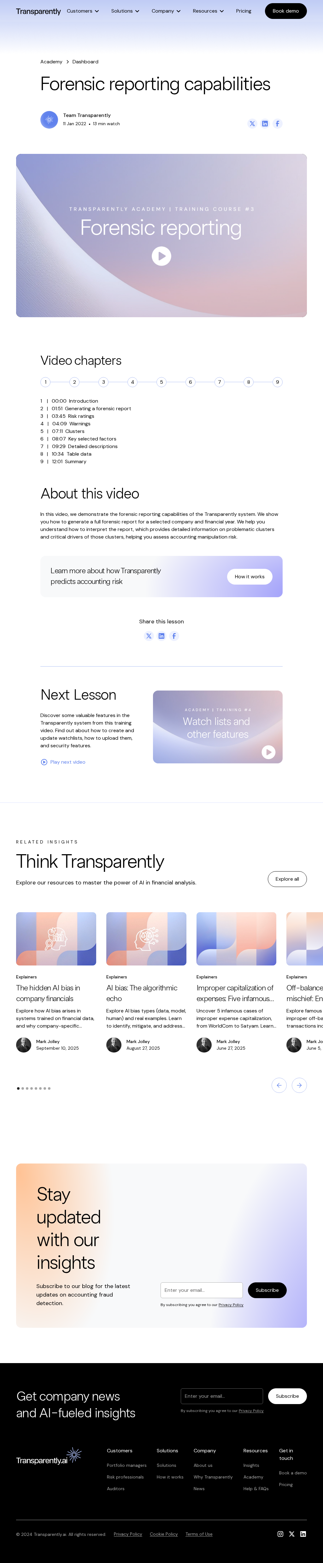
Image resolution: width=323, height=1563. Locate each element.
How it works (250, 576)
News (199, 1488)
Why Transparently (213, 1477)
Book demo (286, 11)
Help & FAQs (256, 1488)
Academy (253, 1477)
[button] (83, 11)
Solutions (166, 1465)
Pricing (243, 11)
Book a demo (293, 1473)
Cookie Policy (164, 1534)
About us (203, 1465)
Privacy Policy (128, 1534)
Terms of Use (199, 1534)
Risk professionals (125, 1477)
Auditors (116, 1488)
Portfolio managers (127, 1465)
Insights (251, 1465)
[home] (38, 11)
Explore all (287, 879)
